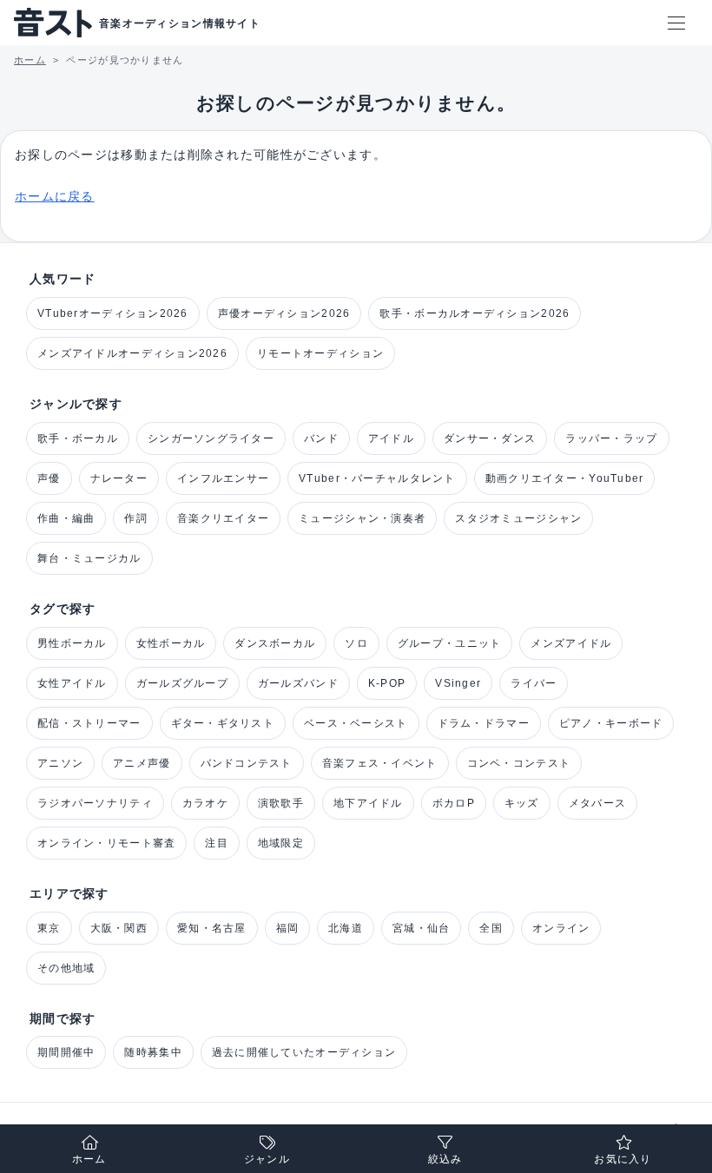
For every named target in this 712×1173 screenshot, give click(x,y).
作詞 (136, 518)
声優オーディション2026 (284, 313)
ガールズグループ (182, 683)
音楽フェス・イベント (380, 763)
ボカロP (453, 803)
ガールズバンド (298, 683)
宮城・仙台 (421, 928)
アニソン (60, 763)
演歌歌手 (281, 803)
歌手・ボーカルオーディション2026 (474, 313)
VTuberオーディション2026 (112, 313)
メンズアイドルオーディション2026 (132, 353)
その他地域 (66, 968)
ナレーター (119, 478)
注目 (216, 843)
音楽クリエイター (223, 518)
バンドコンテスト (247, 763)
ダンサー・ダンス (490, 438)
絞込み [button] (445, 1159)
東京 (49, 928)
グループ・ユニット (450, 643)
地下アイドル (368, 803)
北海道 (345, 928)
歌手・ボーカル (77, 438)
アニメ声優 (141, 763)
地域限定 (281, 843)
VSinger (458, 683)
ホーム (89, 1159)
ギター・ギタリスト (223, 723)
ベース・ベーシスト (356, 723)
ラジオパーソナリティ (95, 803)
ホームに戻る (55, 196)
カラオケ (205, 803)
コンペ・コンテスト (519, 763)
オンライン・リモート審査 (106, 843)
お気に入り (622, 1159)
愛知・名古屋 (212, 928)
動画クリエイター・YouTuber (564, 478)
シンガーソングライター (211, 438)
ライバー (534, 683)
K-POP (386, 683)
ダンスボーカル (274, 643)
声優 (49, 478)
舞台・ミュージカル (89, 558)
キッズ (521, 803)
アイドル (391, 438)
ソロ (356, 643)
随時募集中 (152, 1052)
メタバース (597, 803)
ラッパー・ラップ (611, 438)
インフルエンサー (223, 478)
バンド (321, 438)
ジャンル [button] (267, 1159)
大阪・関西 (119, 928)
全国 (491, 928)
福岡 (288, 928)
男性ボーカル (72, 643)
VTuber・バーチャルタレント (377, 478)
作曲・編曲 (66, 518)
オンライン (561, 928)
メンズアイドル (571, 643)
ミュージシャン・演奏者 (362, 518)
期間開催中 (66, 1052)
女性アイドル (72, 683)
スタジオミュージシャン (518, 518)
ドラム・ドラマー (484, 723)
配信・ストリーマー (89, 723)
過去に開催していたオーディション (304, 1052)
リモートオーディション (320, 353)
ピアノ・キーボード (611, 723)
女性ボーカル (171, 643)
